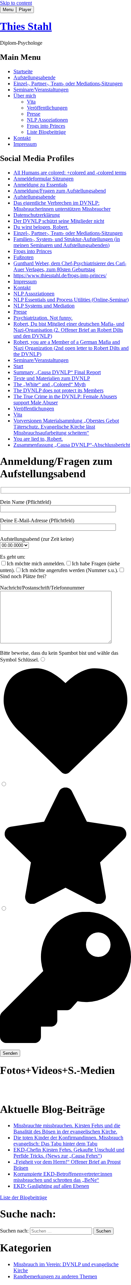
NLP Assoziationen (47, 120)
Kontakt (22, 138)
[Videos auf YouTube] (20, 1089)
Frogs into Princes (46, 126)
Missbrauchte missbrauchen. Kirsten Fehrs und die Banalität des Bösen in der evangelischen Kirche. (66, 1128)
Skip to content (16, 3)
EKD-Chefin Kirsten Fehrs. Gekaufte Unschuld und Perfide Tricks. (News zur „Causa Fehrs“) (68, 1153)
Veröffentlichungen (47, 108)
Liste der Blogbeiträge (23, 1197)
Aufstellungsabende (34, 77)
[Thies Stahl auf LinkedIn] (49, 1089)
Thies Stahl (26, 26)
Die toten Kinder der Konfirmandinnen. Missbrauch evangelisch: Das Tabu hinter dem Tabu (68, 1141)
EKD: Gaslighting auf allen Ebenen (51, 1186)
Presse (33, 114)
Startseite (23, 71)
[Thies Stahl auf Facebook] (35, 1089)
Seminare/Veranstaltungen (41, 89)
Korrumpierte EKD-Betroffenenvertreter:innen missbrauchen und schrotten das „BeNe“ (62, 1177)
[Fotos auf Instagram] (5, 1089)
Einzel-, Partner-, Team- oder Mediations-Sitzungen (68, 83)
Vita (31, 102)
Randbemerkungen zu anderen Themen (55, 1276)
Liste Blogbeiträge (46, 132)
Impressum (25, 144)
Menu (8, 9)
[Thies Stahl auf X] (64, 1089)
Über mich (24, 95)
